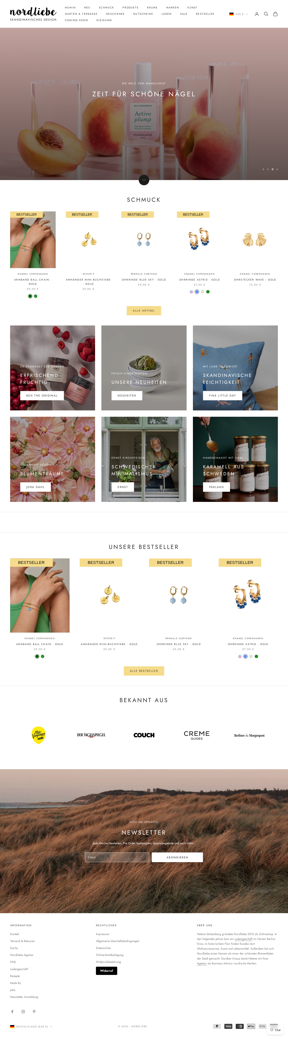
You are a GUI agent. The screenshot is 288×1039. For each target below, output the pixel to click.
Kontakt (14, 934)
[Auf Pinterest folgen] (34, 1011)
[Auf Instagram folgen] (23, 1011)
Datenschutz (103, 948)
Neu (87, 7)
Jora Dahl (35, 487)
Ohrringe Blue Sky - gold (144, 280)
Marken (172, 7)
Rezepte (15, 976)
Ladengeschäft (19, 969)
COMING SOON (76, 20)
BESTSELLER (205, 14)
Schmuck (106, 7)
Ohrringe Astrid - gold (199, 280)
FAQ (13, 962)
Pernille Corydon (144, 274)
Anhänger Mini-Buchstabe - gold (88, 282)
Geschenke (115, 14)
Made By (15, 983)
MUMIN (70, 7)
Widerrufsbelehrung (108, 962)
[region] (144, 90)
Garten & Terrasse (81, 14)
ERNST (123, 487)
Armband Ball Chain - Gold (32, 282)
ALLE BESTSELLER (144, 671)
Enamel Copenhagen (33, 274)
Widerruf (106, 971)
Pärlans (216, 487)
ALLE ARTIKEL (144, 311)
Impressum (102, 934)
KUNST (192, 7)
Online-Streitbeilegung (110, 955)
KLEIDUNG (104, 20)
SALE (184, 14)
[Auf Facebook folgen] (12, 1011)
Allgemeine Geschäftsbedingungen (117, 941)
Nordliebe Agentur (22, 955)
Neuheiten (127, 396)
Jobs (12, 990)
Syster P (88, 274)
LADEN (167, 14)
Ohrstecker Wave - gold (255, 280)
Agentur (202, 963)
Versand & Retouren (22, 941)
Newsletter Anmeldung (24, 997)
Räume (152, 7)
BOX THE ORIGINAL (42, 396)
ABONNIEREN (177, 857)
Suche (14, 948)
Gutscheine (143, 14)
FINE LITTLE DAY (222, 396)
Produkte (130, 7)
